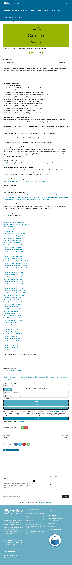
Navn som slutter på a (9, 226)
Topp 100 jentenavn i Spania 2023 (13, 272)
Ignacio (22, 197)
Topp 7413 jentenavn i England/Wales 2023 (15, 265)
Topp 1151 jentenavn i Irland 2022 (13, 302)
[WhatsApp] (28, 444)
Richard (24, 199)
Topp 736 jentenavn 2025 (10, 311)
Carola (12, 163)
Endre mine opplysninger (55, 529)
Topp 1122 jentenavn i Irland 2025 (13, 299)
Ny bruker (51, 526)
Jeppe (38, 197)
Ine (36, 163)
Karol (45, 163)
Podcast (53, 10)
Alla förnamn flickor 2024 (10, 325)
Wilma (13, 181)
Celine (31, 181)
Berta (42, 195)
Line (67, 163)
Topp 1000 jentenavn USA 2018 (12, 350)
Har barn (36, 408)
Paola (9, 199)
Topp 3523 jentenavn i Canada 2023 (13, 247)
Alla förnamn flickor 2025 (10, 322)
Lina (64, 163)
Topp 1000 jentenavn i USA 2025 (12, 334)
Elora (51, 465)
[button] (66, 3)
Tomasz (38, 199)
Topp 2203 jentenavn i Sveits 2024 (13, 254)
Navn (32, 10)
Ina (33, 163)
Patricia (13, 199)
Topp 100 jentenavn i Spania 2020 (13, 279)
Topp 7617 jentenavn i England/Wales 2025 (15, 261)
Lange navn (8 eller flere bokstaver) (13, 222)
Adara (5, 195)
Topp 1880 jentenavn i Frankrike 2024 (14, 293)
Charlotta (23, 163)
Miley (51, 455)
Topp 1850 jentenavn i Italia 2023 (12, 306)
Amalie (39, 181)
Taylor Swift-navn (8, 231)
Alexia (16, 195)
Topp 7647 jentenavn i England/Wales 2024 (15, 263)
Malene (27, 181)
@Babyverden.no (46, 503)
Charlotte (29, 163)
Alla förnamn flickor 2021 (10, 331)
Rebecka (18, 199)
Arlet (25, 195)
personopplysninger (9, 551)
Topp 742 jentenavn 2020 (10, 313)
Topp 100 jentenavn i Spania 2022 (13, 274)
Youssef (47, 199)
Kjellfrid (46, 197)
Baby (26, 10)
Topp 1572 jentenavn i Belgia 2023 (13, 240)
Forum (46, 10)
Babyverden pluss (14, 17)
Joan (42, 197)
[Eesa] (19, 465)
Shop (5, 17)
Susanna (29, 199)
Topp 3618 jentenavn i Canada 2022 (13, 249)
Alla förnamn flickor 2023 (10, 327)
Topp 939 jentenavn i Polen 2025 (12, 315)
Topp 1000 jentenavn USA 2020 (12, 345)
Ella (43, 181)
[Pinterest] (24, 444)
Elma (9, 181)
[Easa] (42, 487)
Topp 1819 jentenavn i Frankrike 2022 (14, 297)
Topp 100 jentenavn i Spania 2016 (13, 288)
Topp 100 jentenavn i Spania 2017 (13, 286)
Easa (51, 484)
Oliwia (5, 199)
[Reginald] (42, 477)
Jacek (34, 197)
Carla (4, 163)
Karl (8, 215)
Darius (51, 195)
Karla (38, 163)
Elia (55, 195)
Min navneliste (37, 52)
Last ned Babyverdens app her (12, 370)
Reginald (52, 474)
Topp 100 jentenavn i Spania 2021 (13, 277)
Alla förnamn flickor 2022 (10, 329)
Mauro (60, 197)
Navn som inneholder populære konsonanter (16, 224)
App (59, 10)
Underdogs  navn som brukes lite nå (14, 233)
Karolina (54, 163)
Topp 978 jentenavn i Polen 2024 (12, 318)
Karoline (60, 163)
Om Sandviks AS (53, 521)
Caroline (17, 163)
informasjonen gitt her (58, 411)
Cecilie (5, 181)
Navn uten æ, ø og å (9, 229)
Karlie (42, 163)
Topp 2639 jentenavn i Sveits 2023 (13, 256)
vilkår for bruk (20, 421)
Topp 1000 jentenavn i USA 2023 (12, 338)
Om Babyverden (53, 515)
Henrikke (17, 197)
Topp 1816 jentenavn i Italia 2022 (12, 309)
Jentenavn (9, 22)
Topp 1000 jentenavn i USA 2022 (12, 341)
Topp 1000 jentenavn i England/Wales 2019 (15, 270)
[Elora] (42, 467)
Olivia (35, 181)
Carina (5, 437)
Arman (29, 195)
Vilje (43, 199)
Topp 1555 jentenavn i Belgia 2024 (13, 238)
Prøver (6, 10)
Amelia (46, 181)
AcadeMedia (19, 528)
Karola (50, 163)
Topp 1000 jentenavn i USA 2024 (12, 336)
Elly (61, 195)
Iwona (30, 197)
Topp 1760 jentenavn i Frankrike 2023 (14, 295)
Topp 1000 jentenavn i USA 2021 (12, 343)
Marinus (55, 197)
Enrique (12, 197)
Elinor (57, 195)
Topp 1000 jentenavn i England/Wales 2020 (15, 268)
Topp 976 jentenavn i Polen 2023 (12, 320)
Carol (8, 163)
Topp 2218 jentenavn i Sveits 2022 (13, 258)
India (26, 197)
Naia (66, 197)
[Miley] (42, 457)
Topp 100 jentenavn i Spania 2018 (13, 284)
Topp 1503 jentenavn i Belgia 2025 (13, 236)
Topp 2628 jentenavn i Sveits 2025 (13, 252)
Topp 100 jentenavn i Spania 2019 (13, 281)
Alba (13, 195)
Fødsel (20, 10)
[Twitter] (20, 444)
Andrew (21, 195)
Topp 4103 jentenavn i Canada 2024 (13, 245)
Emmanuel (6, 197)
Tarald (34, 199)
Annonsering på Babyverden (56, 518)
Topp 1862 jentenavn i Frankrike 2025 (14, 290)
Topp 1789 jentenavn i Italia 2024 (12, 304)
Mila (63, 197)
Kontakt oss (51, 523)
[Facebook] (16, 444)
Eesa (5, 479)
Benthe (38, 195)
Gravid (13, 10)
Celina (22, 181)
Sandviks (6, 520)
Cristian (47, 195)
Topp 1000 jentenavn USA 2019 (12, 347)
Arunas (34, 195)
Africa (9, 195)
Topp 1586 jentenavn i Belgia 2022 (13, 242)
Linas (50, 197)
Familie (39, 10)
